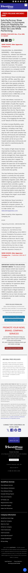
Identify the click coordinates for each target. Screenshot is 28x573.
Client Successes (5, 532)
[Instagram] (23, 1)
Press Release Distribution (8, 488)
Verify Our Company (6, 527)
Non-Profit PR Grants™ (7, 535)
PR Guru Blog (4, 541)
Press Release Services (7, 485)
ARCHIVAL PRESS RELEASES (11, 359)
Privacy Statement (18, 561)
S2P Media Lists (5, 499)
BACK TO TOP (14, 440)
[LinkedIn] (21, 1)
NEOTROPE (12, 547)
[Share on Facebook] (2, 40)
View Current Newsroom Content (14, 320)
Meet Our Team (5, 524)
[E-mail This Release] (10, 40)
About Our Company (6, 521)
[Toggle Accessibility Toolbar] (25, 570)
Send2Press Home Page (7, 518)
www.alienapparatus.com (10, 211)
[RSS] (26, 1)
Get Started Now (14, 459)
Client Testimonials (6, 529)
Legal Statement (8, 561)
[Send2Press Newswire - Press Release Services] (8, 8)
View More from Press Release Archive (14, 317)
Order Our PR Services (7, 508)
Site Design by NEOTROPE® (14, 563)
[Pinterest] (18, 1)
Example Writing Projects (7, 494)
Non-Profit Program (6, 505)
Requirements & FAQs (6, 502)
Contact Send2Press (6, 538)
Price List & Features (6, 496)
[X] (13, 1)
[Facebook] (16, 1)
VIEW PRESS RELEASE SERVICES (14, 348)
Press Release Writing (6, 491)
